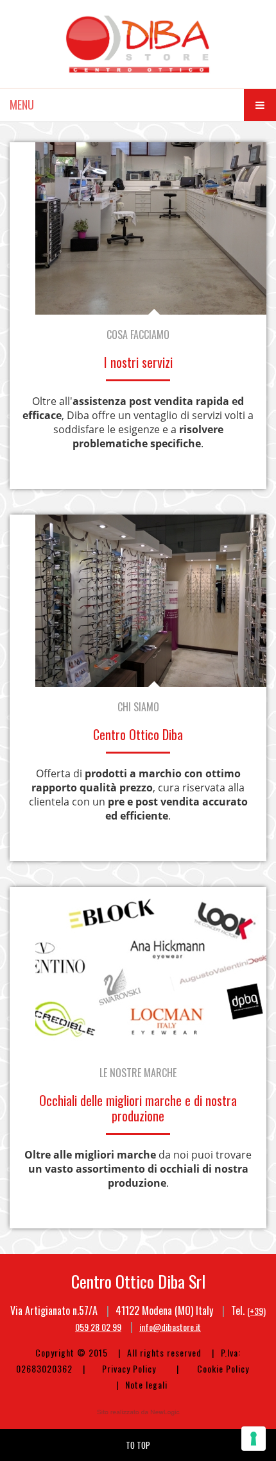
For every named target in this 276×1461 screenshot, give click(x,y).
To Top (138, 1445)
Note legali (146, 1384)
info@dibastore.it (170, 1326)
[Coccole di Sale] (138, 44)
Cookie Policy (223, 1368)
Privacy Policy (129, 1368)
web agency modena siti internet (138, 1412)
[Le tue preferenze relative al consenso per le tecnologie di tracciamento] (253, 1438)
